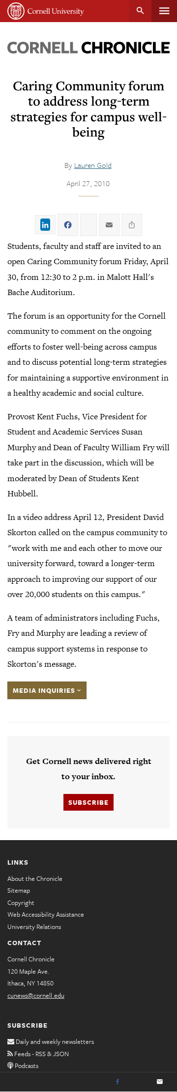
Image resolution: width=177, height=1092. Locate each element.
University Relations (34, 926)
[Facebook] (117, 1082)
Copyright (20, 902)
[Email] (160, 1082)
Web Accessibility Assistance (45, 914)
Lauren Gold (93, 165)
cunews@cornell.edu (35, 995)
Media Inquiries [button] (45, 690)
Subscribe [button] (88, 802)
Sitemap (18, 890)
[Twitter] (138, 1082)
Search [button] (140, 11)
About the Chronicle (34, 878)
